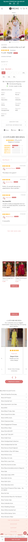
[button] (5, 50)
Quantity (4, 61)
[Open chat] (25, 533)
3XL (4, 77)
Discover (13, 524)
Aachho (4, 44)
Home (13, 12)
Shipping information (14, 125)
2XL (24, 73)
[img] (6, 166)
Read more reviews (14, 381)
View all (15, 286)
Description (14, 121)
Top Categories (13, 520)
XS (3, 73)
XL (19, 73)
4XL (9, 77)
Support (14, 527)
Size (2, 69)
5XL (14, 77)
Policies (14, 531)
